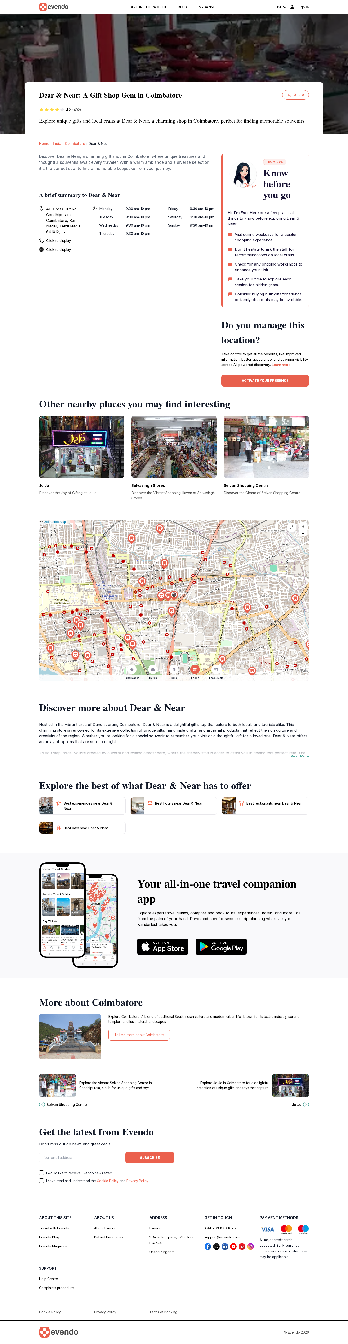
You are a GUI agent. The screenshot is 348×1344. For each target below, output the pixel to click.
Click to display (58, 240)
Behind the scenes (108, 1237)
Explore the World (147, 7)
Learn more (281, 364)
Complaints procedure (56, 1288)
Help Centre (48, 1279)
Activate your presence (265, 380)
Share (299, 95)
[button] (174, 595)
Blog (182, 7)
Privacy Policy (137, 1181)
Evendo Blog (49, 1237)
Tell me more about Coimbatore (139, 1035)
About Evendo (105, 1228)
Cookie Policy (108, 1181)
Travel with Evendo (54, 1228)
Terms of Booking (163, 1312)
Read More (300, 756)
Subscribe (150, 1158)
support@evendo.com (222, 1237)
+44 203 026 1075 (220, 1228)
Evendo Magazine (53, 1246)
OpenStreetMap (55, 522)
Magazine (207, 7)
